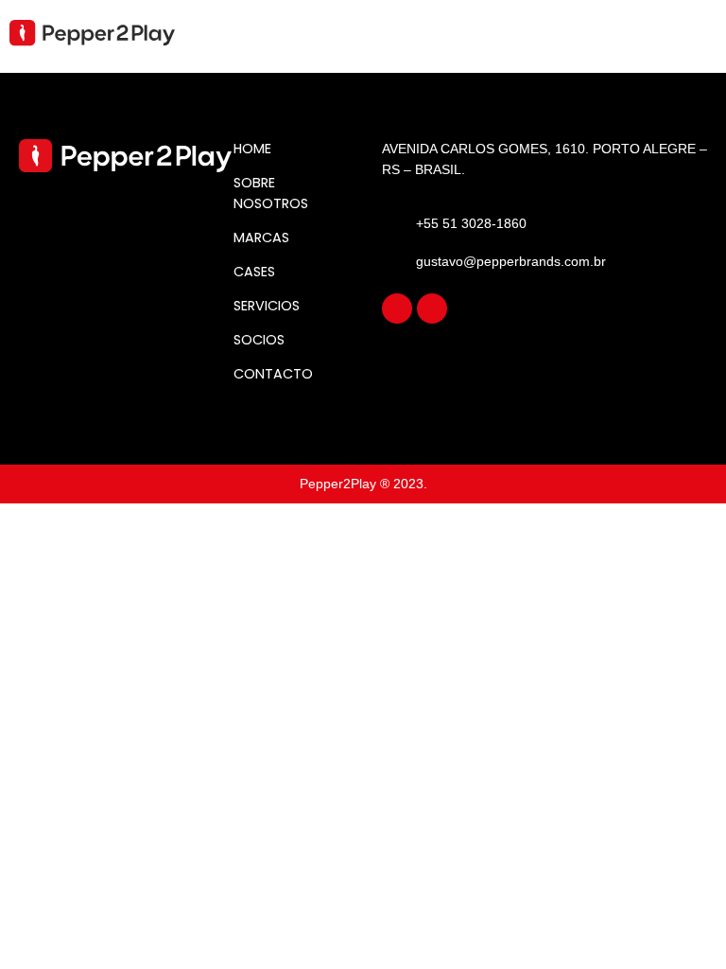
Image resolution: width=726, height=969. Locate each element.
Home (252, 148)
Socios (259, 339)
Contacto (273, 373)
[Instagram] (397, 308)
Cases (254, 271)
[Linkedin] (432, 308)
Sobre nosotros (270, 193)
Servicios (266, 305)
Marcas (261, 237)
